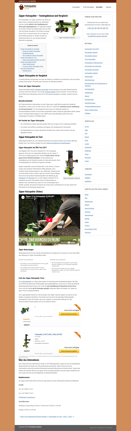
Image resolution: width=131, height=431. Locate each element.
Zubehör (108, 7)
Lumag (87, 144)
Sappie (87, 96)
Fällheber (88, 113)
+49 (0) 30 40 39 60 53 (97, 28)
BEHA (86, 195)
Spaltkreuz (88, 181)
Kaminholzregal (89, 80)
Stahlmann (88, 151)
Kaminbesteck (89, 99)
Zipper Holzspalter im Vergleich (30, 49)
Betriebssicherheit (28, 53)
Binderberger (89, 201)
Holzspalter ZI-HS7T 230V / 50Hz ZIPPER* (48, 334)
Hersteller (99, 7)
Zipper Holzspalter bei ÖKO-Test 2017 (34, 60)
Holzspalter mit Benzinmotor (94, 63)
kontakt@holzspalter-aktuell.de (97, 36)
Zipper (87, 161)
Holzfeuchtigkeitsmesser (93, 106)
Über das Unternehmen (27, 68)
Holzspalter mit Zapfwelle (93, 66)
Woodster (32, 178)
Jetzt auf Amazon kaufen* (69, 314)
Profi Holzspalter (88, 7)
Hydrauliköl (88, 174)
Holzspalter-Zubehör (91, 73)
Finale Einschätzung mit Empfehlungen (58, 143)
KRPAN (87, 219)
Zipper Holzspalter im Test (28, 57)
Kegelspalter (89, 76)
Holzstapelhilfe (89, 89)
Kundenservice (27, 70)
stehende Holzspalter (41, 89)
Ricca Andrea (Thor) (91, 229)
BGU (86, 198)
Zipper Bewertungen (29, 64)
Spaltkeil (87, 178)
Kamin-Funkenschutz (91, 110)
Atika (86, 130)
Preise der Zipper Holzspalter (31, 51)
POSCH (87, 226)
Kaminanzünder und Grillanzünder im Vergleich (96, 85)
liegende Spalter (50, 92)
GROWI (87, 205)
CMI (86, 133)
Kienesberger (89, 215)
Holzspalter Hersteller (92, 70)
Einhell (87, 137)
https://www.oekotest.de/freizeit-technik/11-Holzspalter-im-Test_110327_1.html (46, 417)
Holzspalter (76, 7)
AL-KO (56, 176)
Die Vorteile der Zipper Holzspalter (33, 55)
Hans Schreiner (89, 208)
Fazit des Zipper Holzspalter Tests (33, 66)
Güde (86, 140)
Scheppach (22, 178)
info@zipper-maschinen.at (27, 397)
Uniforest (88, 232)
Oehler (87, 222)
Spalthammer (89, 93)
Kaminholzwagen (90, 103)
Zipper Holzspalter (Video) (28, 62)
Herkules (87, 212)
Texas (86, 154)
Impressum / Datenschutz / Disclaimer (101, 427)
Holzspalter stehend (91, 52)
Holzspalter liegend (91, 56)
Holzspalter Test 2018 (92, 49)
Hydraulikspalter (26, 281)
